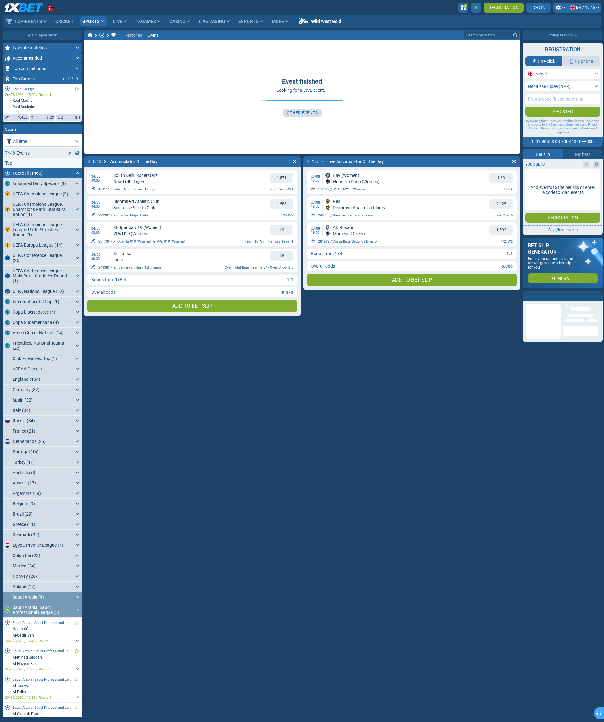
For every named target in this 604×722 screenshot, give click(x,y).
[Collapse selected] (70, 153)
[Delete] (294, 161)
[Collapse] (77, 173)
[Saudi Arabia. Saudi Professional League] (113, 35)
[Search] (515, 35)
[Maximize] (77, 48)
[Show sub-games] (77, 641)
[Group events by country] (77, 153)
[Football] (102, 35)
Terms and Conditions (566, 124)
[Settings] (560, 8)
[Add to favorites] (77, 89)
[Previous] (63, 78)
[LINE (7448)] (90, 35)
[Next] (77, 78)
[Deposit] (476, 8)
